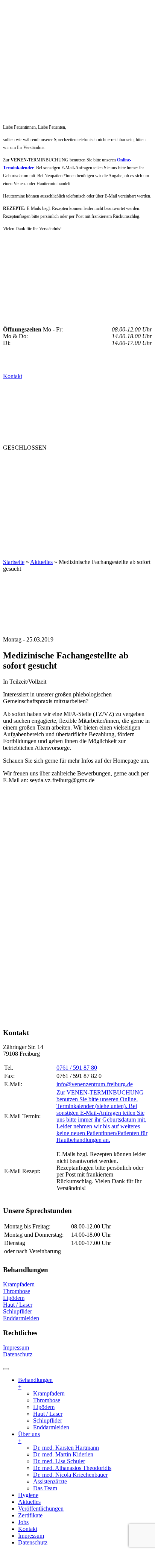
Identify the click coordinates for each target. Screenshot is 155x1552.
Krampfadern (19, 1284)
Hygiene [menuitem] (28, 1495)
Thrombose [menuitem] (46, 1400)
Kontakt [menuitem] (27, 1529)
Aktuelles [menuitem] (29, 1502)
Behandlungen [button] (31, 462)
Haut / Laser (17, 1304)
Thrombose (16, 1291)
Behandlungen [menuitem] (35, 1383)
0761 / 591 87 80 (76, 1067)
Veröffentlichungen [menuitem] (41, 1508)
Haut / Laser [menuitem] (47, 1414)
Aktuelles (22, 492)
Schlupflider (17, 1311)
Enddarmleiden (21, 1318)
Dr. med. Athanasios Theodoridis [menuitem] (72, 1468)
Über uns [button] (19, 477)
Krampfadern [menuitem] (49, 1393)
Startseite (13, 562)
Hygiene (59, 477)
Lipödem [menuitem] (44, 1407)
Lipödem (13, 1298)
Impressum (16, 1347)
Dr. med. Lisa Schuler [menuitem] (59, 1461)
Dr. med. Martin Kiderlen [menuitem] (63, 1454)
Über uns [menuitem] (29, 1437)
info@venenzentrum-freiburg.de (94, 1084)
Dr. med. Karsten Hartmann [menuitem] (66, 1447)
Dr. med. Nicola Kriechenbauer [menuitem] (70, 1474)
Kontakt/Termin (33, 522)
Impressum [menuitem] (31, 1535)
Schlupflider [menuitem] (47, 1420)
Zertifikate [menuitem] (30, 1515)
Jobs (59, 507)
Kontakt (12, 376)
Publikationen (75, 492)
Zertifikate (24, 507)
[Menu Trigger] (6, 1369)
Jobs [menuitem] (23, 1522)
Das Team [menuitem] (45, 1488)
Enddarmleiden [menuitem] (51, 1427)
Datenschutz (17, 1354)
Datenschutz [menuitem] (32, 1542)
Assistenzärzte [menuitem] (50, 1481)
